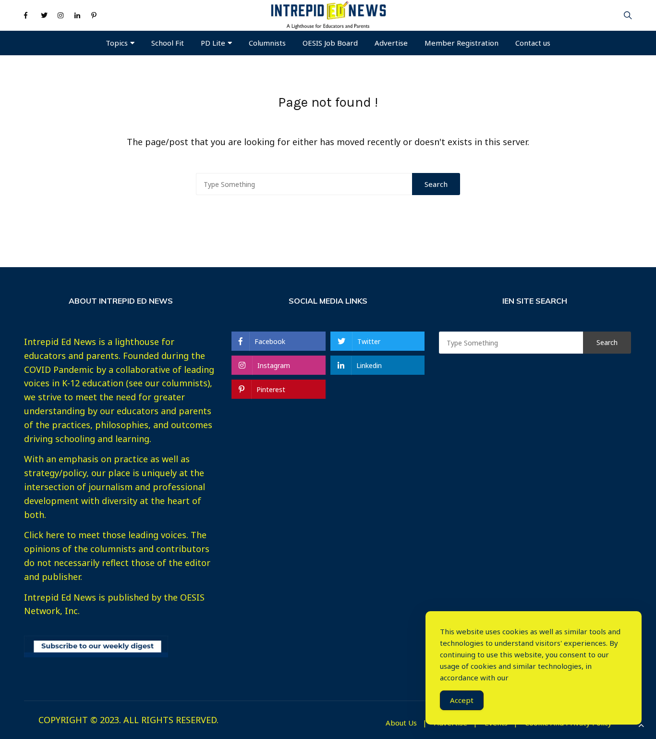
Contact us (532, 43)
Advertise (391, 43)
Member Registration (461, 43)
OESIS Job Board (330, 43)
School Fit (167, 43)
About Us (401, 723)
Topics (117, 43)
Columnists (267, 43)
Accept (462, 700)
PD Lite (213, 43)
